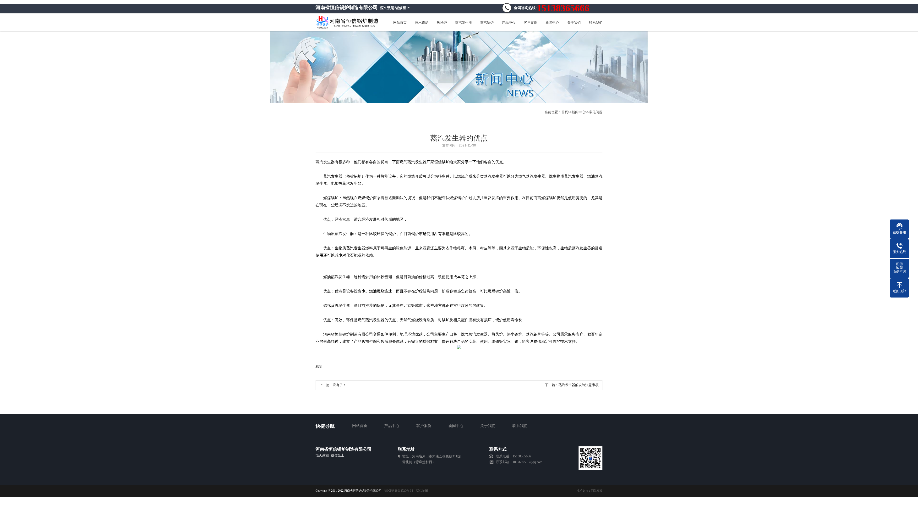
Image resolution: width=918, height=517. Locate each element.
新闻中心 (578, 112)
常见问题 (595, 112)
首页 (564, 112)
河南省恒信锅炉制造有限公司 (344, 449)
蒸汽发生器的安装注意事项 (578, 385)
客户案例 (424, 426)
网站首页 (359, 426)
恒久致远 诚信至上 (330, 455)
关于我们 (488, 426)
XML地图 (422, 490)
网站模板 (596, 490)
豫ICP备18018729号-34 (398, 490)
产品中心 (391, 426)
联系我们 (520, 426)
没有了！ (339, 385)
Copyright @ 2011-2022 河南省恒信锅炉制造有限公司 (350, 490)
